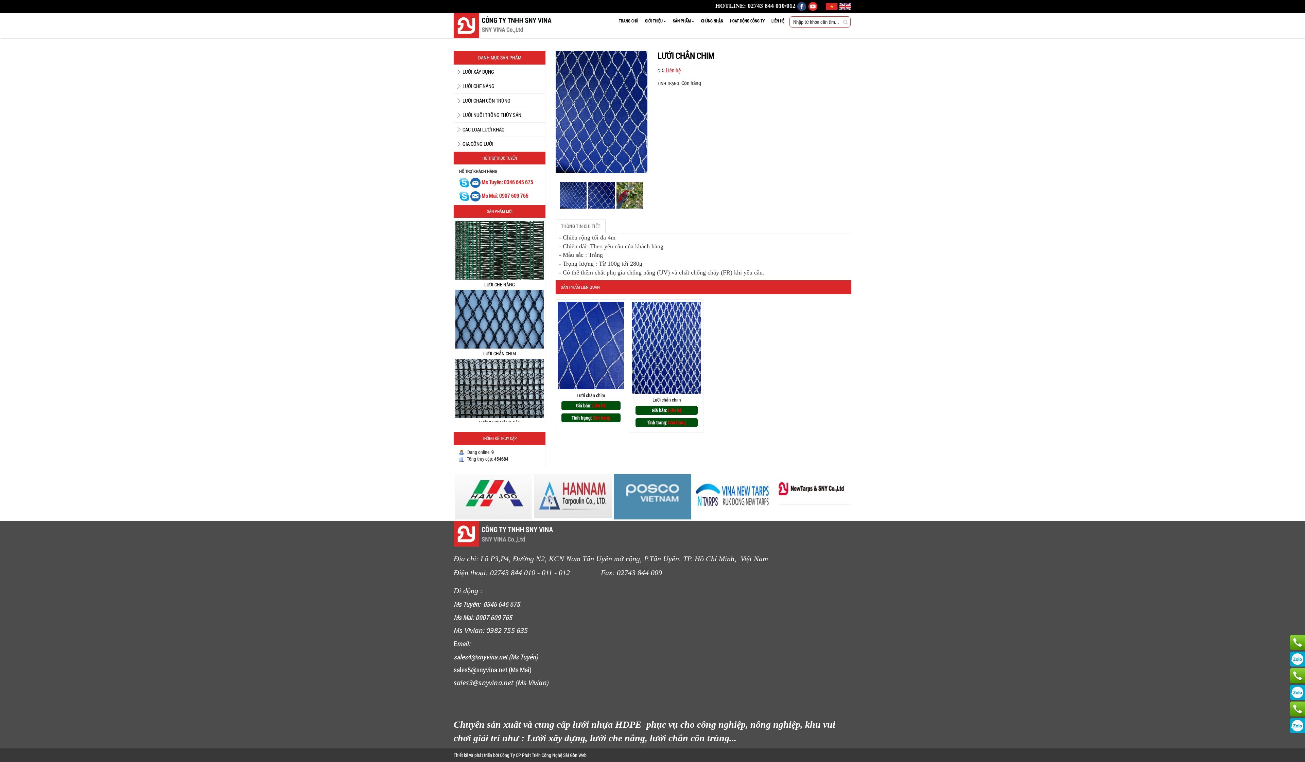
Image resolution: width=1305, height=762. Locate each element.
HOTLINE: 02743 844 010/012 (755, 5)
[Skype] (464, 182)
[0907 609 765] (1297, 642)
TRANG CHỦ (628, 20)
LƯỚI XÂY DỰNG (478, 71)
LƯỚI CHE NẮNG (478, 86)
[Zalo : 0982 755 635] (1297, 725)
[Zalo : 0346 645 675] (1297, 692)
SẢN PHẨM (682, 20)
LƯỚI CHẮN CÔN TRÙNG (486, 100)
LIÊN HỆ (777, 20)
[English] (845, 5)
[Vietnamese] (832, 5)
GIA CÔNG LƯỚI (478, 143)
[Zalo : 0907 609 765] (1297, 659)
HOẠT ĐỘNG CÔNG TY (747, 20)
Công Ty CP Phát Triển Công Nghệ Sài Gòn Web (543, 755)
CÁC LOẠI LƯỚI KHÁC (483, 129)
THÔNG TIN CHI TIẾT (580, 226)
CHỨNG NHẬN (712, 20)
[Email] (476, 182)
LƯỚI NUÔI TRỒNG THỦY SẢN (492, 114)
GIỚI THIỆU (654, 20)
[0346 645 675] (1297, 675)
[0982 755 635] (1297, 709)
